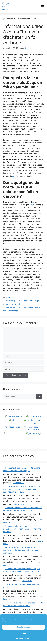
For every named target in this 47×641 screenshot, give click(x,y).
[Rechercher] (39, 396)
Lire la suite (18, 483)
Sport (8, 297)
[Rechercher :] (19, 396)
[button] (42, 6)
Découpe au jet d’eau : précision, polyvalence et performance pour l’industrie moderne (22, 529)
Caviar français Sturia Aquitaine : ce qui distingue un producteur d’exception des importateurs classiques (21, 489)
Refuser (23, 633)
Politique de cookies (22, 638)
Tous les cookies (23, 627)
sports (15, 176)
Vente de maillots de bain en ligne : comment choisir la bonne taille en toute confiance (20, 550)
